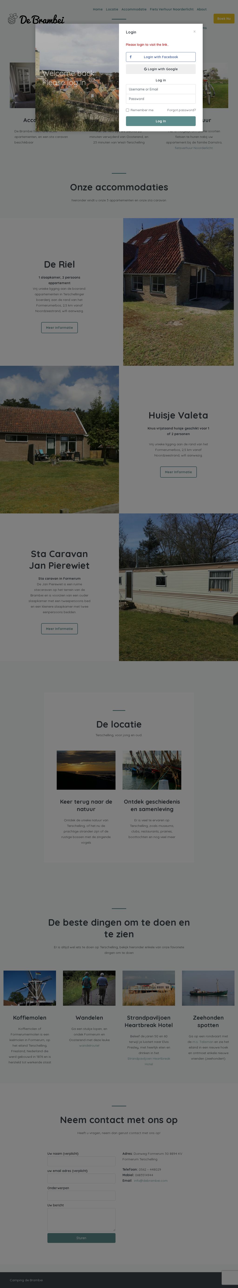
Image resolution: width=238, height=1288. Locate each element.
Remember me (142, 110)
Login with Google (162, 69)
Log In (161, 121)
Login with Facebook (161, 57)
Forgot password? (181, 110)
